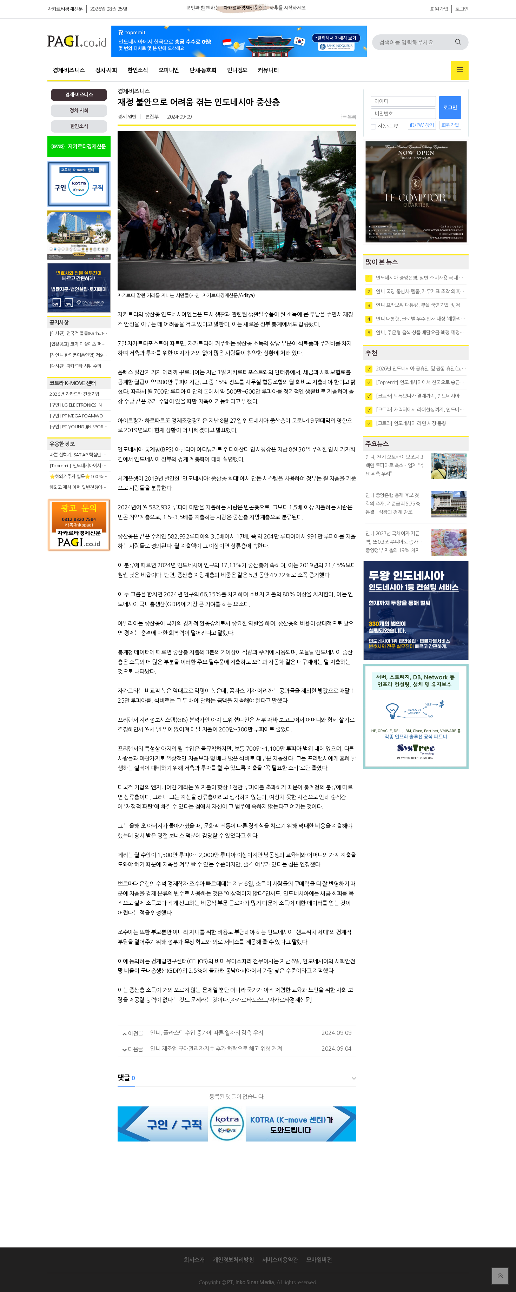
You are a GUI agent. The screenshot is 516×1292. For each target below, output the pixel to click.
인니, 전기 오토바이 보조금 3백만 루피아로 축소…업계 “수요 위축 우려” (394, 465)
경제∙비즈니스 (69, 70)
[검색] (458, 42)
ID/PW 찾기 (422, 125)
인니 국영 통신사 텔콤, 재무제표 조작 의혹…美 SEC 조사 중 (417, 291)
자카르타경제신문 (65, 9)
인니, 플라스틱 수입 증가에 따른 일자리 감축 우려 (206, 1033)
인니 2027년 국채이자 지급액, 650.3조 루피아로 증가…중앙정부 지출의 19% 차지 (393, 542)
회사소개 (194, 1260)
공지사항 (58, 322)
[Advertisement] (79, 618)
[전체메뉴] (460, 70)
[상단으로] (500, 1276)
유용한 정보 (62, 444)
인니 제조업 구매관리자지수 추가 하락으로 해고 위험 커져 (216, 1048)
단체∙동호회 (203, 70)
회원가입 (439, 9)
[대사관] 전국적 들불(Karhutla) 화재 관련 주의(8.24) (98, 333)
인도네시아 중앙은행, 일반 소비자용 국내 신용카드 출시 (417, 277)
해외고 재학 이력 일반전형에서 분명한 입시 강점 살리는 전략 (105, 487)
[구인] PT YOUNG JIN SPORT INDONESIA (89, 426)
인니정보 (237, 70)
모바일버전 (319, 1260)
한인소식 (137, 70)
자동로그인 (389, 125)
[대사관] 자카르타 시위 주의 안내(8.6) (84, 366)
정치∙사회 (106, 70)
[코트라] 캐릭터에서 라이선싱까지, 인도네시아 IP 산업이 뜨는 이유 (417, 409)
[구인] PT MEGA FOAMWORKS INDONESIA (91, 416)
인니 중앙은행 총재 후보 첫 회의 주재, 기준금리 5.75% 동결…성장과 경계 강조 (393, 504)
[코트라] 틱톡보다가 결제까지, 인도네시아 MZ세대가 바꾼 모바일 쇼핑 (417, 396)
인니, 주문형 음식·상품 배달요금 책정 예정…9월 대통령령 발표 (417, 332)
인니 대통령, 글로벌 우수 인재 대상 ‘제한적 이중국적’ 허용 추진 (417, 318)
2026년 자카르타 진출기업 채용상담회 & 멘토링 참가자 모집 (105, 394)
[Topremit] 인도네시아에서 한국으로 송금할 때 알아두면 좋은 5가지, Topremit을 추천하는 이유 (417, 382)
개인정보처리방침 (233, 1260)
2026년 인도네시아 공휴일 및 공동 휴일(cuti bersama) (417, 368)
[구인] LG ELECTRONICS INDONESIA (84, 405)
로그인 (462, 9)
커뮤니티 (268, 70)
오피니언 (169, 70)
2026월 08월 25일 (108, 9)
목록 (351, 117)
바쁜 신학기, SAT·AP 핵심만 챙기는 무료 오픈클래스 (97, 455)
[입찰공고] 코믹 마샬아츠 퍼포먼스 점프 (86, 344)
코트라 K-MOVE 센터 (72, 383)
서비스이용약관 (280, 1260)
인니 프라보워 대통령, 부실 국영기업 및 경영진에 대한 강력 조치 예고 (417, 305)
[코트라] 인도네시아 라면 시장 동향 (407, 423)
